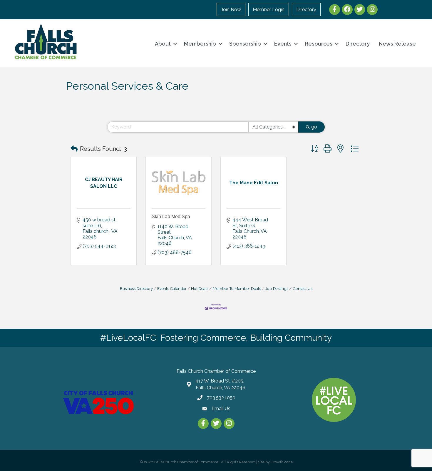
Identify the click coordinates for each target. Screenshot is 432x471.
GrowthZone (282, 462)
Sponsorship (245, 44)
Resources (318, 44)
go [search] (314, 127)
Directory (306, 9)
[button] (74, 148)
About (163, 44)
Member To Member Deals (237, 288)
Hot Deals (199, 288)
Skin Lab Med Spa (171, 216)
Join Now (231, 9)
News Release (397, 44)
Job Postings (276, 288)
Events (283, 44)
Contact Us (302, 288)
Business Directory (136, 288)
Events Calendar (172, 288)
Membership (200, 44)
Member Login (268, 9)
